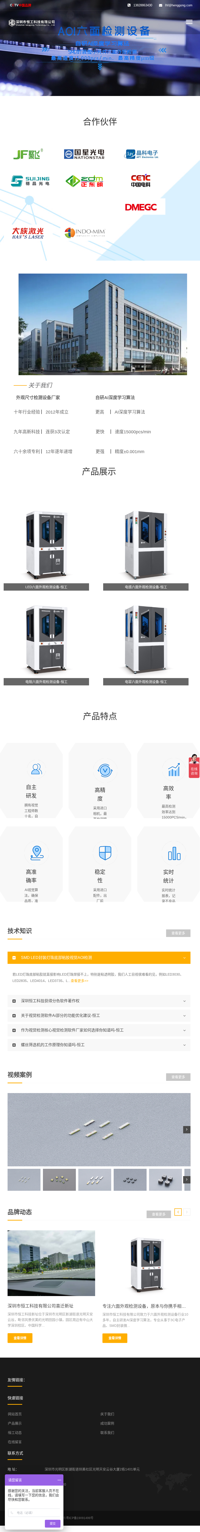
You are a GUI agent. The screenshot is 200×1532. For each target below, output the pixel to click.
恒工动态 (15, 1433)
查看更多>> (79, 981)
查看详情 (20, 1338)
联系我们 (107, 1433)
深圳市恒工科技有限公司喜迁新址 (40, 1306)
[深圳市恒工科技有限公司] (32, 22)
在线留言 (15, 1442)
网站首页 (15, 1414)
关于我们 (107, 1414)
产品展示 (15, 1423)
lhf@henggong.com (178, 5)
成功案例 (107, 1423)
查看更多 (178, 933)
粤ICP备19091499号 (79, 1518)
